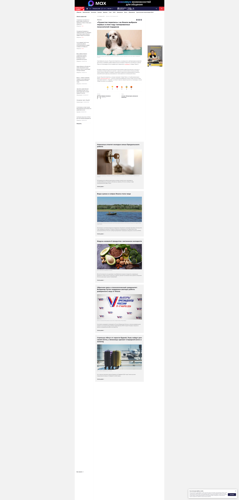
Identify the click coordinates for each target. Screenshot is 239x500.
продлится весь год (105, 78)
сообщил (127, 64)
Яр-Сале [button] (109, 8)
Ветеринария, (129, 96)
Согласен (232, 494)
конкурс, (123, 96)
